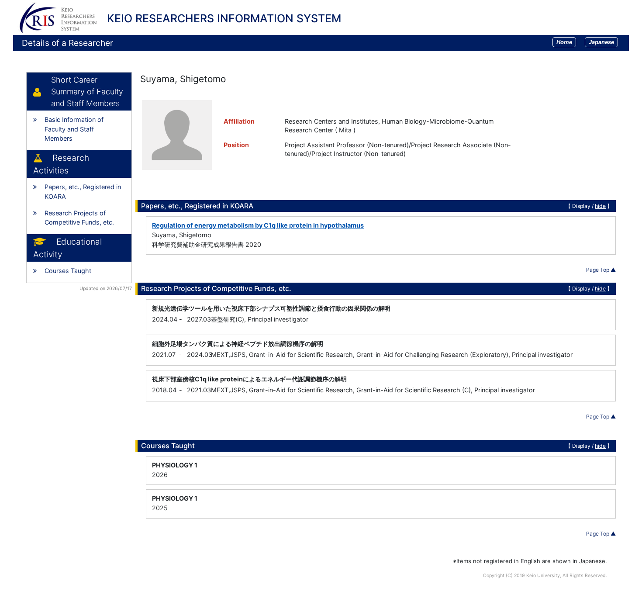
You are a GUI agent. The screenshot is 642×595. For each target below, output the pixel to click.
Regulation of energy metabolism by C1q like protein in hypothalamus (258, 225)
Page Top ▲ (601, 269)
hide (600, 206)
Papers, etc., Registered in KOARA (83, 191)
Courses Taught (68, 270)
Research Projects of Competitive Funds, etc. (79, 217)
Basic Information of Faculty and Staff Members (74, 129)
